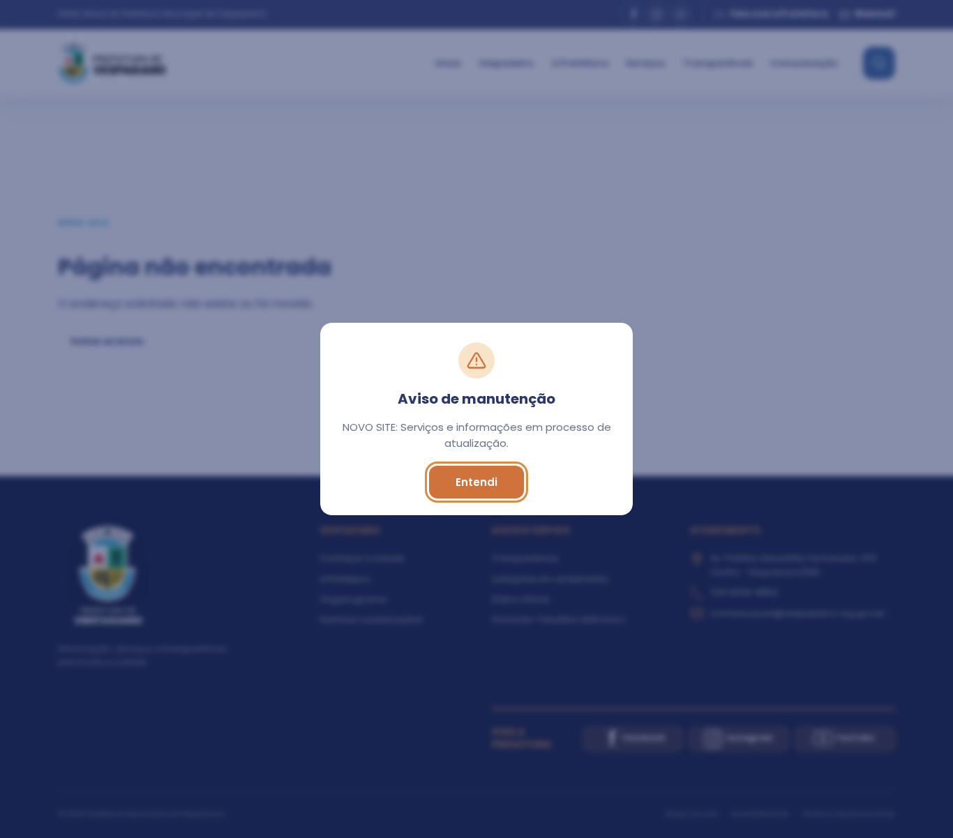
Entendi (476, 482)
